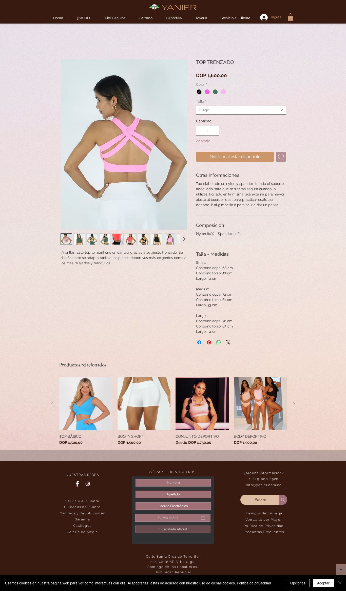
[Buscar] (283, 500)
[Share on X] (228, 342)
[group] (173, 411)
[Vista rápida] (85, 403)
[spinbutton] (208, 131)
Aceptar (323, 582)
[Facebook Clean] (77, 484)
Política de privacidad (254, 582)
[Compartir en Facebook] (199, 342)
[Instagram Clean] (87, 484)
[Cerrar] (340, 583)
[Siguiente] (294, 404)
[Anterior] (52, 404)
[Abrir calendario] (203, 518)
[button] (173, 18)
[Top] (341, 569)
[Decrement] (200, 131)
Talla (201, 101)
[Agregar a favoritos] (281, 157)
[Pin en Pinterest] (209, 342)
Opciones (297, 582)
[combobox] (241, 110)
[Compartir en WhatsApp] (219, 342)
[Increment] (215, 131)
